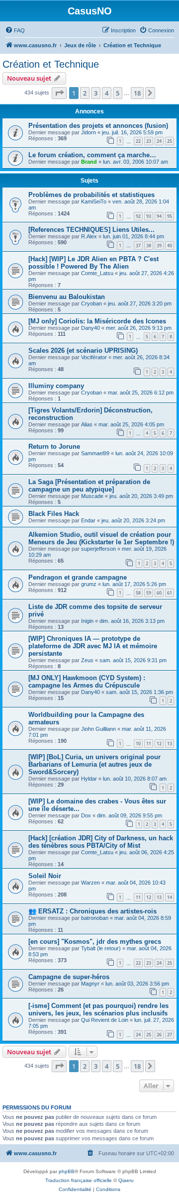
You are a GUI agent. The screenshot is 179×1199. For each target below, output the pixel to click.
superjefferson (98, 549)
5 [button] (117, 93)
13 (169, 743)
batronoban (94, 918)
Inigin (87, 621)
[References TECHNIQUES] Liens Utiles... (91, 229)
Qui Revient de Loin (104, 1020)
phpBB (67, 1171)
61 (169, 593)
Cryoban (91, 303)
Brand (89, 162)
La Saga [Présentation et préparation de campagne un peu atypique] (89, 485)
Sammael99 (95, 453)
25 (169, 141)
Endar (88, 520)
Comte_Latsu (97, 273)
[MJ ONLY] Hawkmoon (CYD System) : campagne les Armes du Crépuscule (86, 681)
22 (138, 141)
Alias (86, 424)
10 (138, 743)
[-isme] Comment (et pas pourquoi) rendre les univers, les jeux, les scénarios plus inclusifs (98, 1009)
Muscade (92, 496)
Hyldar (89, 779)
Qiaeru (126, 1180)
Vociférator (94, 357)
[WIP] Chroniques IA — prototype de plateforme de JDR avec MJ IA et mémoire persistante (92, 646)
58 (138, 593)
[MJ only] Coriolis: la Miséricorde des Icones (97, 321)
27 (169, 1034)
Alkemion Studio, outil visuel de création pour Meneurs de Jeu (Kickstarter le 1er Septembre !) (101, 538)
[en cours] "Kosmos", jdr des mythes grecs (94, 941)
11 (148, 743)
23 (148, 141)
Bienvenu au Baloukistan (66, 296)
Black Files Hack (53, 513)
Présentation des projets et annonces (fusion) (98, 125)
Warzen (90, 883)
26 (159, 1034)
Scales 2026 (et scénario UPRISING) (83, 350)
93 (148, 216)
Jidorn (88, 132)
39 (159, 245)
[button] (59, 93)
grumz (88, 584)
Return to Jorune (54, 446)
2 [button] (85, 93)
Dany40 (90, 328)
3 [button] (95, 93)
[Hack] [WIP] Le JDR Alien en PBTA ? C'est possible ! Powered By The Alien (93, 262)
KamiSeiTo (93, 201)
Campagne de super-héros (68, 977)
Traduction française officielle (78, 1180)
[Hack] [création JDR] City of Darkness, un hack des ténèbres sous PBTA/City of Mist (100, 841)
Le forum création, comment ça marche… (92, 155)
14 (169, 897)
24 (159, 141)
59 (148, 593)
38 (148, 245)
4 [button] (106, 93)
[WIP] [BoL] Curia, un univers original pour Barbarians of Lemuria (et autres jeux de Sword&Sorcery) (94, 764)
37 (138, 245)
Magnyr (90, 984)
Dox (86, 815)
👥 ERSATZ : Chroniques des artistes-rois (92, 911)
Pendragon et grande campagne (77, 577)
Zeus (87, 660)
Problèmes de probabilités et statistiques (91, 195)
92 (138, 216)
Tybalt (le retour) (101, 948)
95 (169, 216)
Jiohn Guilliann (98, 729)
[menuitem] (15, 30)
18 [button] (137, 93)
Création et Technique (50, 64)
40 (169, 245)
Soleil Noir (44, 876)
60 (159, 593)
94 (159, 216)
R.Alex (89, 236)
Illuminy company (56, 386)
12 (159, 743)
